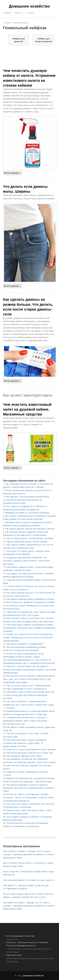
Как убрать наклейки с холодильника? (24, 643)
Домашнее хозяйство (29, 6)
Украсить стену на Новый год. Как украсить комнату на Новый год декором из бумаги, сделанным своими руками (29, 669)
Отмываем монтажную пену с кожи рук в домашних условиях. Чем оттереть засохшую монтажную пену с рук (25, 720)
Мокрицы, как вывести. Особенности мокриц (27, 512)
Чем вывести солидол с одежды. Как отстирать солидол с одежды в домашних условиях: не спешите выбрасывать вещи (29, 905)
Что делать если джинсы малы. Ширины (25, 189)
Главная (7, 12)
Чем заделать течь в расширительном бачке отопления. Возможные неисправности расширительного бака (26, 499)
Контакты (11, 942)
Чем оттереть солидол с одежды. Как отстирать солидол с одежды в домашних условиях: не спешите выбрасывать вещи (29, 854)
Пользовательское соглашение (32, 942)
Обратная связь (14, 955)
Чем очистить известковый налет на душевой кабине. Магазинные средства (27, 409)
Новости (19, 12)
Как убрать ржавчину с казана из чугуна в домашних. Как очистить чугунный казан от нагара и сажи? (28, 787)
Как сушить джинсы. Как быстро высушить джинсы (30, 528)
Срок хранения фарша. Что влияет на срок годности (28, 880)
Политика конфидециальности (21, 945)
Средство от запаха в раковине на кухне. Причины (31, 749)
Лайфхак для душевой (18, 40)
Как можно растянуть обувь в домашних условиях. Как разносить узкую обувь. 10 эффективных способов (24, 743)
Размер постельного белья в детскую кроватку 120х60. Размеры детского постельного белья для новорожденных (28, 637)
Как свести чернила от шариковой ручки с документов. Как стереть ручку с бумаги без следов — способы (28, 704)
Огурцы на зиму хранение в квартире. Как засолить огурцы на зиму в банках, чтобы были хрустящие (26, 560)
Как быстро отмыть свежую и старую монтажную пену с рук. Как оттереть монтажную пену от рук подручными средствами (29, 679)
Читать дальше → (12, 173)
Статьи (30, 12)
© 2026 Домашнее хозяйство (20, 936)
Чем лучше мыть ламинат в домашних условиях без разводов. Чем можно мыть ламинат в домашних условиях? (29, 627)
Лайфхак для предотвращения (43, 40)
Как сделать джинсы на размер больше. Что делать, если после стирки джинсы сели (28, 307)
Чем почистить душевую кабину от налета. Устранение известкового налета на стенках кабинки (29, 78)
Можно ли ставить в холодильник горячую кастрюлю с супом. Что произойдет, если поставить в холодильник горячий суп (28, 797)
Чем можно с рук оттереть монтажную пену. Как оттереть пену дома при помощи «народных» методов (28, 695)
